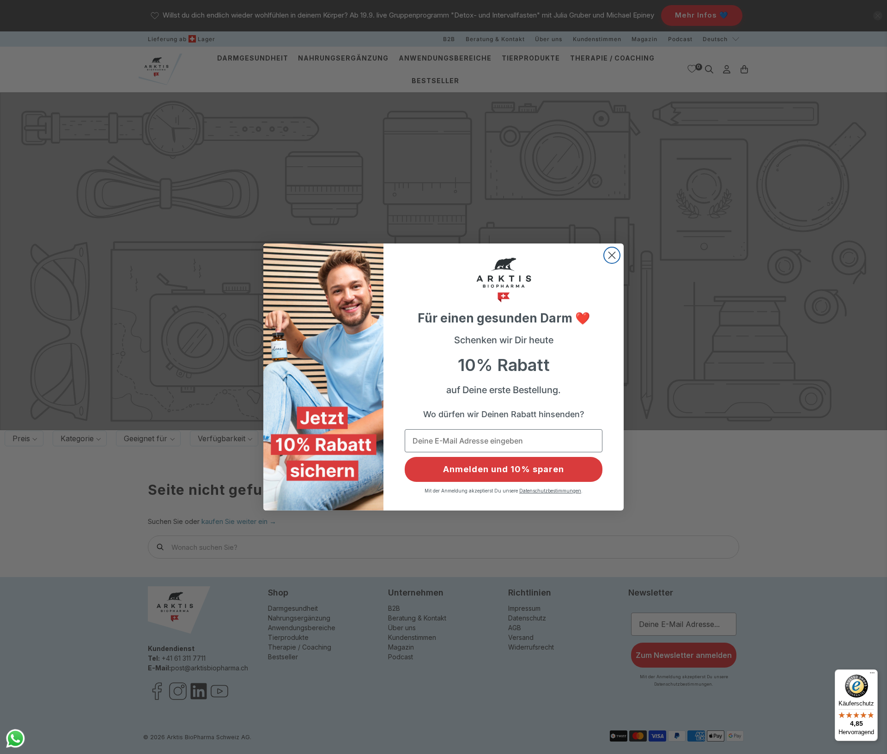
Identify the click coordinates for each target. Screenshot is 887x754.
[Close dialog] (612, 255)
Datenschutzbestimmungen (550, 490)
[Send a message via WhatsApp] (15, 738)
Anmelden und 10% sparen (503, 469)
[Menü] (872, 675)
